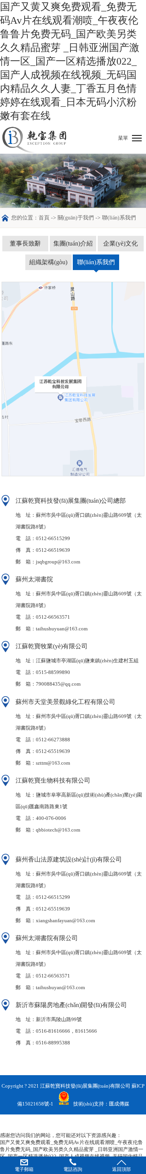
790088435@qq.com (58, 684)
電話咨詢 (72, 1169)
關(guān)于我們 (76, 218)
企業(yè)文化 (120, 243)
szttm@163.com (53, 763)
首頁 (44, 218)
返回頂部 (121, 1169)
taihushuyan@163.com (60, 987)
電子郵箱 (24, 1169)
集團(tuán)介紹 (73, 243)
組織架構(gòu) (48, 262)
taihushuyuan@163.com (62, 629)
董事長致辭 (25, 243)
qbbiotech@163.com (58, 830)
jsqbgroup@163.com (58, 562)
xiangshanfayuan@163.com (65, 920)
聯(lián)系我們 (96, 262)
